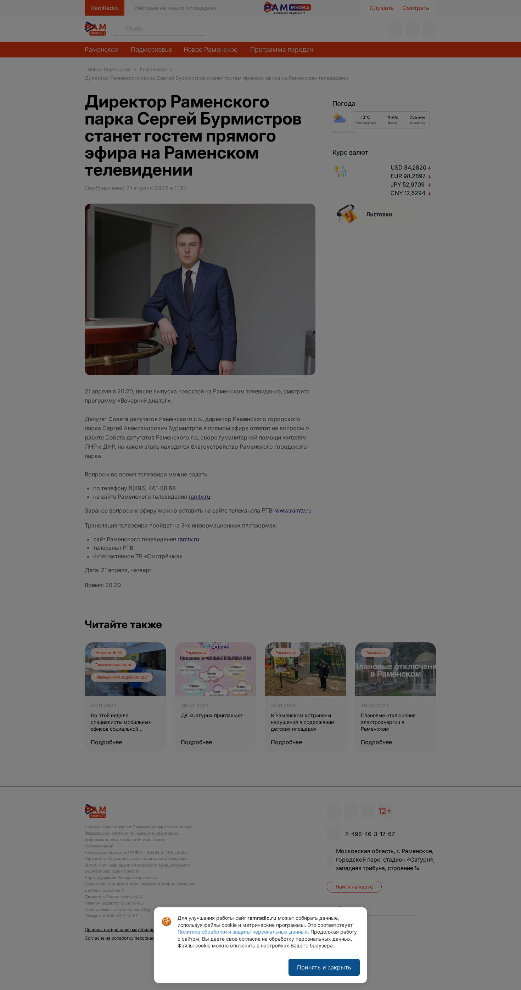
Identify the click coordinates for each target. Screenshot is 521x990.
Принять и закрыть (324, 967)
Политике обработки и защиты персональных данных (243, 932)
